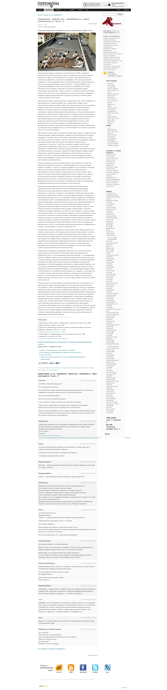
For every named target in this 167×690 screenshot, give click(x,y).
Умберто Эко (110, 122)
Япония (108, 412)
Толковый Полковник (113, 143)
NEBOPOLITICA (110, 200)
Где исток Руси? (46, 354)
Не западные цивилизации (113, 309)
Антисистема (109, 207)
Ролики (108, 356)
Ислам (108, 265)
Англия (108, 205)
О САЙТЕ (118, 9)
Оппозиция (109, 321)
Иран (107, 264)
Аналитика (109, 204)
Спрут (108, 370)
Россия (91, 368)
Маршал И (110, 133)
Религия (86, 368)
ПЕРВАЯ (40, 9)
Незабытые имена (111, 314)
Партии (108, 328)
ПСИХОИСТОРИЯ (111, 344)
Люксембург (109, 297)
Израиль (108, 258)
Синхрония (109, 365)
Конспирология (110, 283)
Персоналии (73, 368)
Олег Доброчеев (111, 111)
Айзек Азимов (111, 85)
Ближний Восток (110, 218)
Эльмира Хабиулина (113, 145)
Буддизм (108, 221)
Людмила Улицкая (112, 108)
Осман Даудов (111, 140)
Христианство (110, 402)
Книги (51, 368)
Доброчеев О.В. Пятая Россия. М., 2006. (52, 332)
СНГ (107, 369)
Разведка (108, 351)
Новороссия (109, 316)
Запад (108, 257)
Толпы (108, 384)
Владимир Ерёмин (49, 27)
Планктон (109, 332)
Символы (108, 362)
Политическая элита (113, 113)
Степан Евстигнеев (112, 142)
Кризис (108, 286)
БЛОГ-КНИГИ (49, 9)
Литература (109, 295)
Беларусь (108, 214)
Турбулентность (110, 386)
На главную (64, 368)
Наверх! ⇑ (125, 687)
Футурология (109, 398)
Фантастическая (111, 348)
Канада (108, 272)
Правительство (110, 337)
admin (40, 599)
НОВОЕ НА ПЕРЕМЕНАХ (111, 36)
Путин (109, 115)
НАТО (107, 305)
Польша (108, 333)
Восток (108, 226)
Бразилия (109, 219)
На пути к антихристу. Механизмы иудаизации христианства (113, 184)
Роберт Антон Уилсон (113, 118)
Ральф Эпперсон (112, 116)
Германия (109, 233)
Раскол (108, 353)
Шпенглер (110, 123)
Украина (108, 391)
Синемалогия (110, 363)
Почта (108, 335)
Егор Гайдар (110, 97)
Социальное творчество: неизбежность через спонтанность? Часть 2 (63, 20)
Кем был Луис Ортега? (109, 69)
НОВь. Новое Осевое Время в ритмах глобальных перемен (112, 168)
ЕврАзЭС (108, 250)
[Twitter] (53, 363)
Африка (108, 212)
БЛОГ (87, 9)
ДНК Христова (111, 95)
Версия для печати (93, 23)
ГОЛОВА (108, 235)
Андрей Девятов (111, 129)
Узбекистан (109, 390)
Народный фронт (111, 304)
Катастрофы (109, 274)
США (107, 376)
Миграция (109, 300)
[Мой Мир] (57, 363)
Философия (41, 370)
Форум (108, 395)
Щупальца (109, 409)
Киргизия (108, 277)
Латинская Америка (111, 293)
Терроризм (109, 383)
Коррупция (109, 284)
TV (65, 9)
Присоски (108, 340)
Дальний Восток (110, 243)
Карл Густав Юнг (111, 99)
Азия (107, 202)
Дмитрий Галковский (113, 94)
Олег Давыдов (111, 109)
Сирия (108, 367)
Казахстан (109, 270)
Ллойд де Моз (111, 104)
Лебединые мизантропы (110, 52)
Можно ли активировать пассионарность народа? (58, 350)
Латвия (108, 291)
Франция (108, 397)
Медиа (108, 298)
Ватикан (108, 223)
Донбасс (108, 244)
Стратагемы (109, 374)
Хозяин (108, 400)
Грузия (108, 241)
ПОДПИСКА (126, 9)
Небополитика (110, 312)
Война (108, 225)
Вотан (109, 92)
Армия (108, 211)
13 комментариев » (52, 370)
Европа (108, 251)
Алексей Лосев (111, 87)
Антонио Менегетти (112, 90)
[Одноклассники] (55, 363)
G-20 (107, 198)
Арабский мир (110, 209)
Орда (107, 323)
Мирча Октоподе (112, 135)
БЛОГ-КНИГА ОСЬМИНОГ (50, 15)
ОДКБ (107, 319)
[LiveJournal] (59, 363)
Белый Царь (109, 216)
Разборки (108, 350)
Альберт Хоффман (112, 88)
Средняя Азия (110, 372)
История (46, 368)
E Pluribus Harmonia (111, 197)
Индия (108, 260)
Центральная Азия (111, 404)
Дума (107, 246)
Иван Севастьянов (112, 131)
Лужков (109, 106)
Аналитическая (111, 346)
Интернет (109, 262)
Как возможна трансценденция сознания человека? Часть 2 (61, 352)
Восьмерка (109, 228)
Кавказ (108, 269)
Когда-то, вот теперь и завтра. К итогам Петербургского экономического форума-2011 (112, 162)
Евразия (108, 248)
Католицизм (109, 276)
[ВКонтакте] (51, 363)
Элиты (108, 411)
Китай (107, 279)
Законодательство (111, 255)
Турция (108, 388)
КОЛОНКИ (72, 9)
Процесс (80, 368)
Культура (57, 368)
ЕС (107, 253)
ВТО (107, 230)
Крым (107, 288)
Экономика (110, 239)
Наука (107, 307)
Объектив (109, 318)
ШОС (107, 407)
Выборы (108, 232)
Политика (110, 237)
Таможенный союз (111, 381)
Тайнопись (109, 379)
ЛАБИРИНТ (58, 9)
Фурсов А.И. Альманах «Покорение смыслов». (54, 338)
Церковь (108, 405)
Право (108, 338)
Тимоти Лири (110, 120)
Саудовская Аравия (111, 360)
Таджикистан (109, 377)
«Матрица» (110, 83)
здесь (118, 31)
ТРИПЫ (80, 9)
